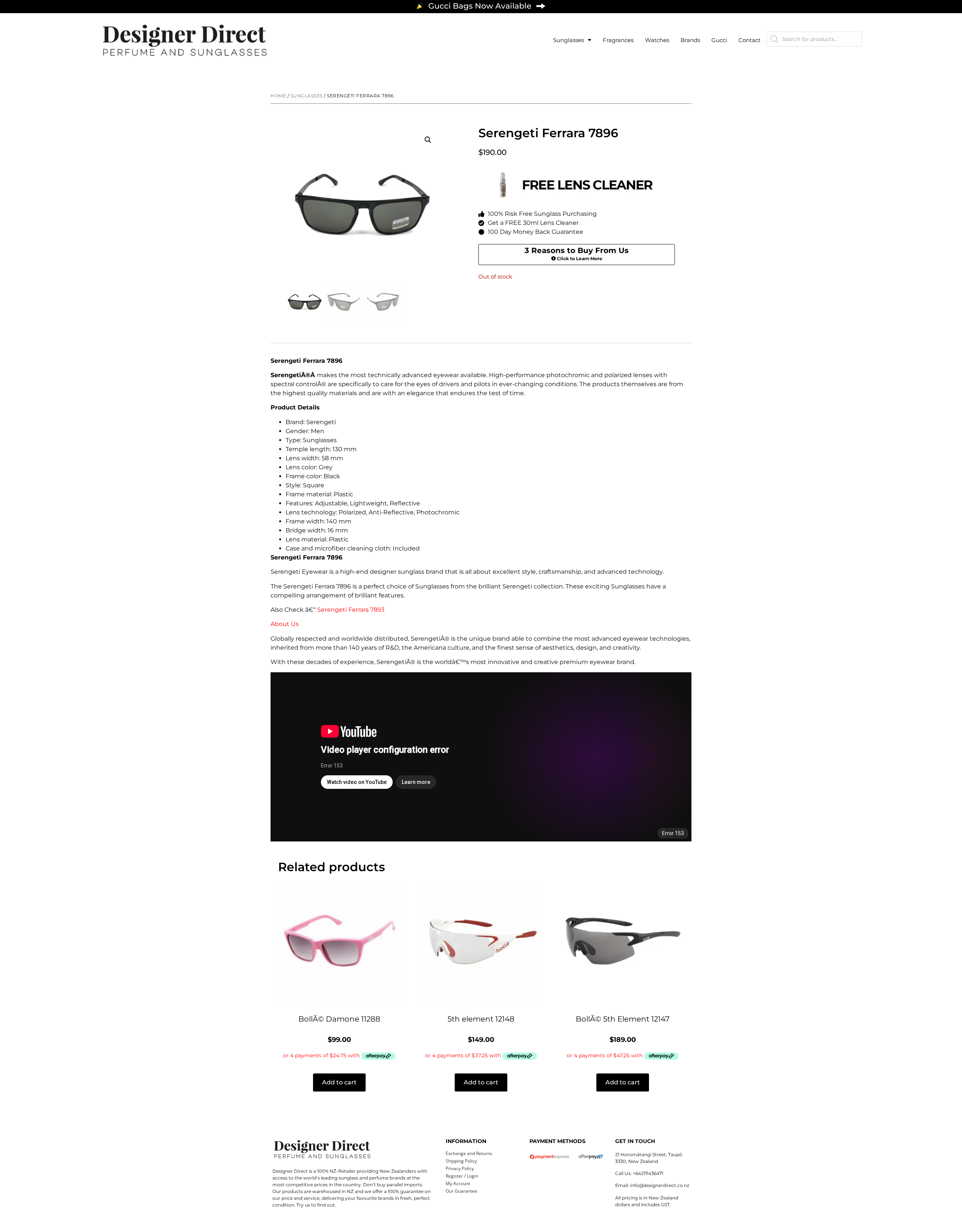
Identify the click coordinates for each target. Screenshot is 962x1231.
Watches (657, 40)
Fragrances (618, 40)
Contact (749, 40)
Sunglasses (568, 40)
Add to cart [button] (339, 1082)
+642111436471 (648, 1173)
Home (278, 96)
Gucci (719, 40)
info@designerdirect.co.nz (659, 1185)
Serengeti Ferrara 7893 (350, 609)
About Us (285, 624)
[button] (428, 140)
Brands (690, 40)
